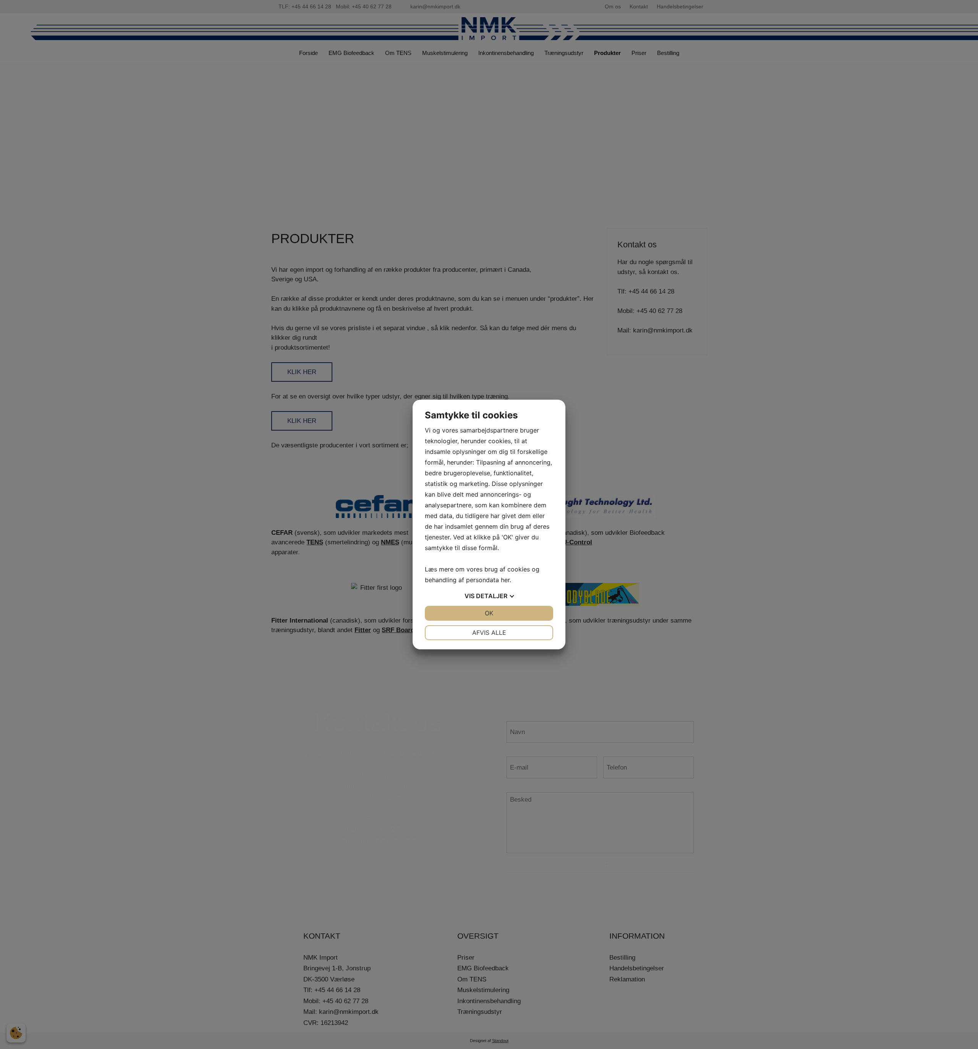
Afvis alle (489, 632)
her (505, 580)
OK (489, 613)
